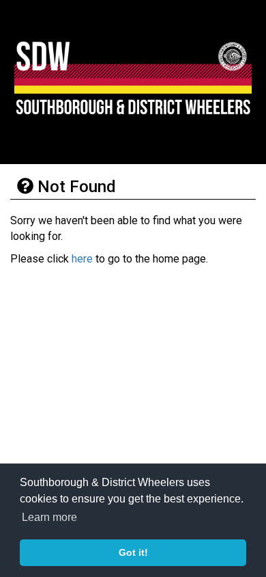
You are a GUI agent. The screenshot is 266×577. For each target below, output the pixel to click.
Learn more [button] (49, 517)
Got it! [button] (133, 552)
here (82, 258)
